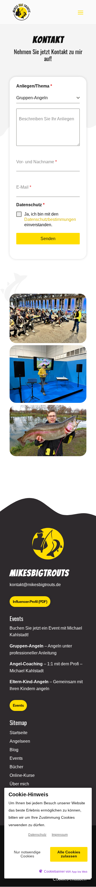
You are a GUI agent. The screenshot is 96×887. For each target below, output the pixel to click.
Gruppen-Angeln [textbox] (32, 98)
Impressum (60, 835)
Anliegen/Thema (34, 86)
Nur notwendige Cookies (27, 854)
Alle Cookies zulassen (68, 854)
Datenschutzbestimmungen (50, 219)
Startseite (18, 732)
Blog (14, 749)
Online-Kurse (22, 775)
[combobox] (48, 98)
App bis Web (79, 871)
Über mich (19, 784)
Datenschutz (30, 204)
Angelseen (20, 741)
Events (18, 705)
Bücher (16, 767)
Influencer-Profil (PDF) (30, 601)
